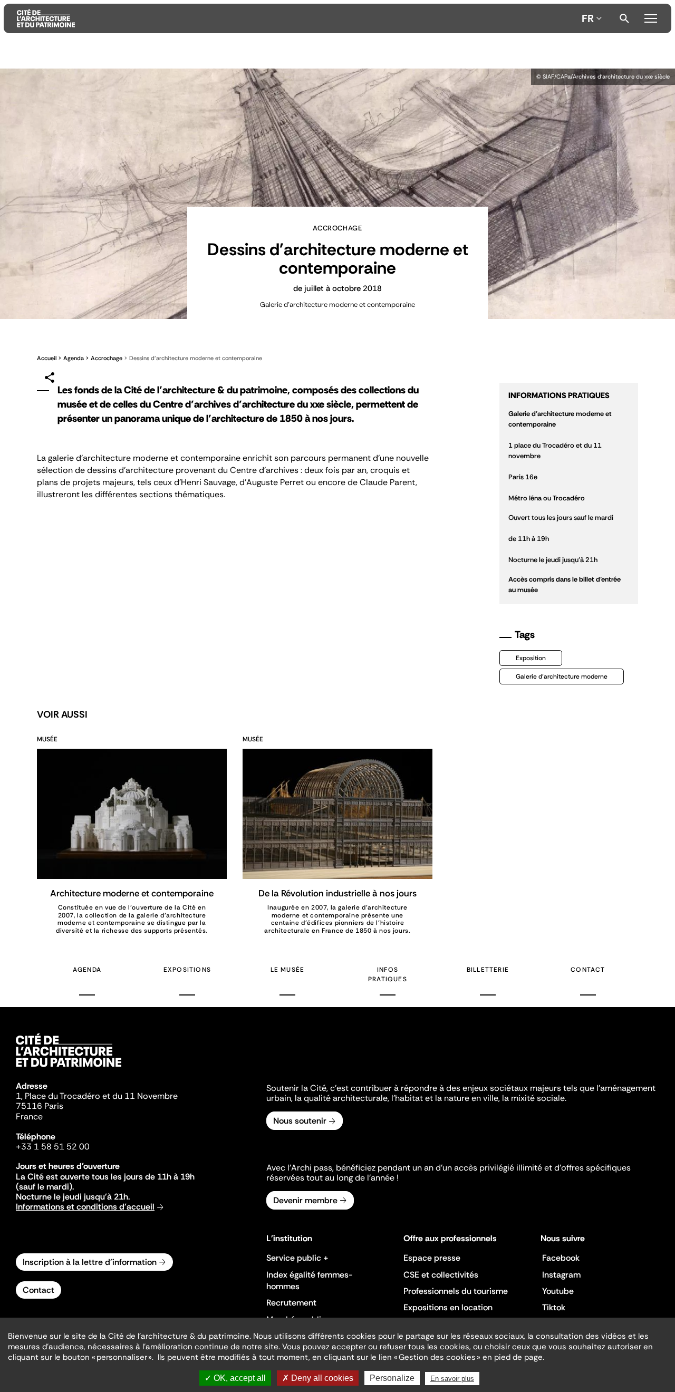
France (29, 1116)
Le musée (288, 969)
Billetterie (488, 969)
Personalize (392, 1378)
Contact (588, 969)
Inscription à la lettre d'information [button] (90, 1262)
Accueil (46, 358)
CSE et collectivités (440, 1274)
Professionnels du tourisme (455, 1291)
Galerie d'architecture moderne (562, 676)
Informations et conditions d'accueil (85, 1206)
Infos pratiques (387, 974)
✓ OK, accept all (235, 1378)
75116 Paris (39, 1105)
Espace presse (431, 1257)
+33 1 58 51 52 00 (53, 1146)
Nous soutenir (299, 1120)
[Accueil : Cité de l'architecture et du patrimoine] (297, 18)
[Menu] (650, 17)
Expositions (187, 969)
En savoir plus (452, 1379)
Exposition (531, 658)
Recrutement (291, 1302)
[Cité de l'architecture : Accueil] (68, 1068)
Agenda (73, 358)
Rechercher (624, 18)
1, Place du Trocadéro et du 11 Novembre (97, 1095)
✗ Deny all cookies (317, 1378)
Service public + (297, 1257)
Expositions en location (448, 1307)
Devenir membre (305, 1200)
